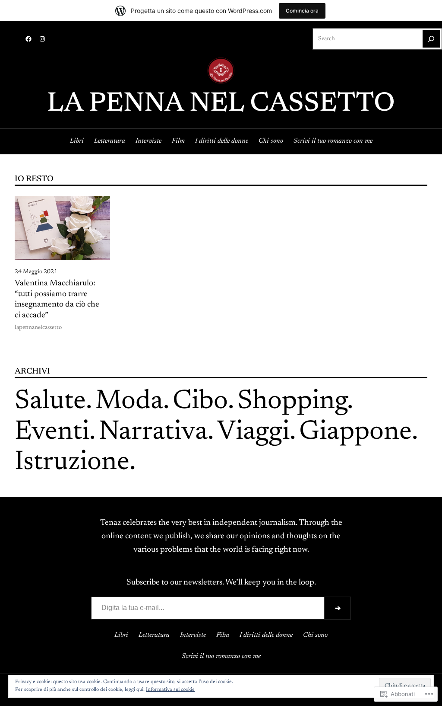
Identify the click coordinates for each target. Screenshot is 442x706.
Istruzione (72, 462)
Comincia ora (302, 10)
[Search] (431, 39)
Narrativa (153, 432)
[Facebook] (28, 38)
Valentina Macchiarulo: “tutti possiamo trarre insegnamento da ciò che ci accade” (57, 299)
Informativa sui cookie (170, 689)
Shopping (292, 401)
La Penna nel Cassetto (221, 104)
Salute (50, 401)
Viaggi (253, 432)
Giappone (355, 432)
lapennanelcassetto (38, 328)
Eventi (52, 432)
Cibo (200, 401)
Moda (129, 401)
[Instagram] (42, 38)
